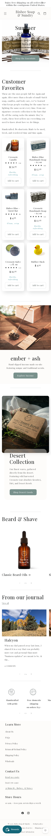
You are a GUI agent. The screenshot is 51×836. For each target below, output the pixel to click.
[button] (5, 13)
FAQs (7, 737)
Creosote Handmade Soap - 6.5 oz (37, 211)
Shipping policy (40, 828)
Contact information (26, 832)
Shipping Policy (12, 755)
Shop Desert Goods (23, 492)
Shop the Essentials (25, 58)
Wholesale (9, 761)
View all (5, 603)
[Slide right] (31, 583)
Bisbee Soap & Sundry (22, 824)
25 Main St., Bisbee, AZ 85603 (18, 788)
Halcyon (11, 640)
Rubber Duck (38, 262)
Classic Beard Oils (14, 575)
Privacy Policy (11, 743)
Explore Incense (25, 375)
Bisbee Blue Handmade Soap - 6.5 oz (37, 160)
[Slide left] (20, 583)
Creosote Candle (13, 158)
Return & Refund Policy (15, 749)
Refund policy (38, 824)
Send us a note (12, 777)
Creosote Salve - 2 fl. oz (13, 263)
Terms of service (26, 828)
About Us (9, 731)
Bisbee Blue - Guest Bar (13, 209)
